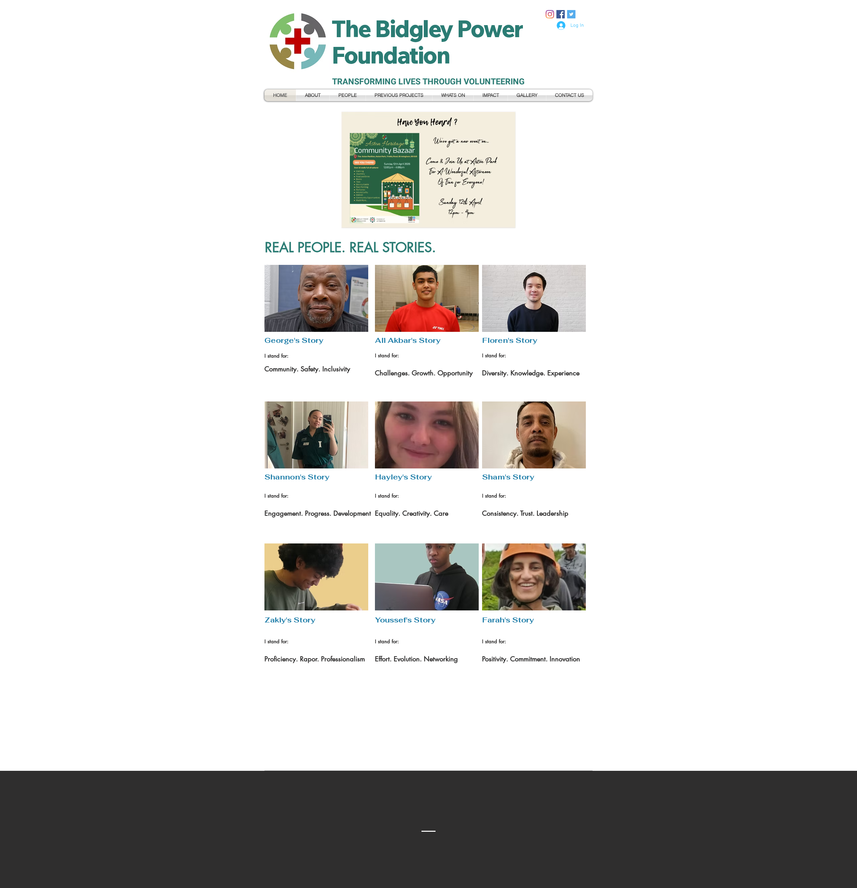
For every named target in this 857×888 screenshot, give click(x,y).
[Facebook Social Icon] (560, 14)
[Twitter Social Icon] (571, 14)
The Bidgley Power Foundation (427, 41)
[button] (428, 169)
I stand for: (387, 355)
